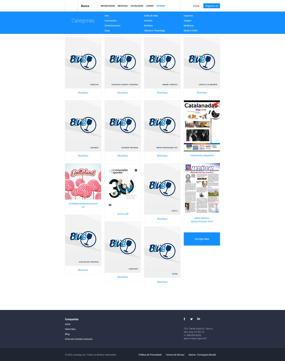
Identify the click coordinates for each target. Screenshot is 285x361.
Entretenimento (112, 25)
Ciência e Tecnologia (154, 30)
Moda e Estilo (190, 30)
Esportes (188, 15)
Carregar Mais (202, 238)
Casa (107, 30)
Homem (148, 20)
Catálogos (137, 5)
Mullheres (189, 25)
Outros (161, 5)
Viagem (187, 20)
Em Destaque (108, 5)
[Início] (71, 5)
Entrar (196, 5)
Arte (107, 15)
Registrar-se (212, 5)
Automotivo (111, 20)
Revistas (123, 5)
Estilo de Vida (151, 15)
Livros (150, 5)
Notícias (148, 25)
